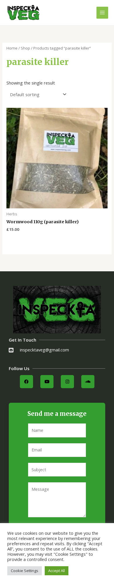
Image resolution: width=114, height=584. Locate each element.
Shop (25, 48)
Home (12, 48)
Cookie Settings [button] (24, 570)
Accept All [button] (56, 570)
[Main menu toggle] (102, 12)
